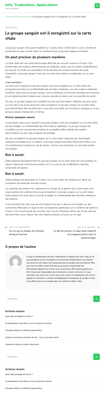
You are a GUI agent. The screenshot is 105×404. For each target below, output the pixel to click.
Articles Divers (11, 27)
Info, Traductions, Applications (31, 4)
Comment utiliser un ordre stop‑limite (22, 344)
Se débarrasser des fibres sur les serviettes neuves (28, 323)
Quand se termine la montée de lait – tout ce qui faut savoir (32, 337)
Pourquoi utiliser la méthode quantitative (23, 330)
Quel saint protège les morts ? (19, 316)
